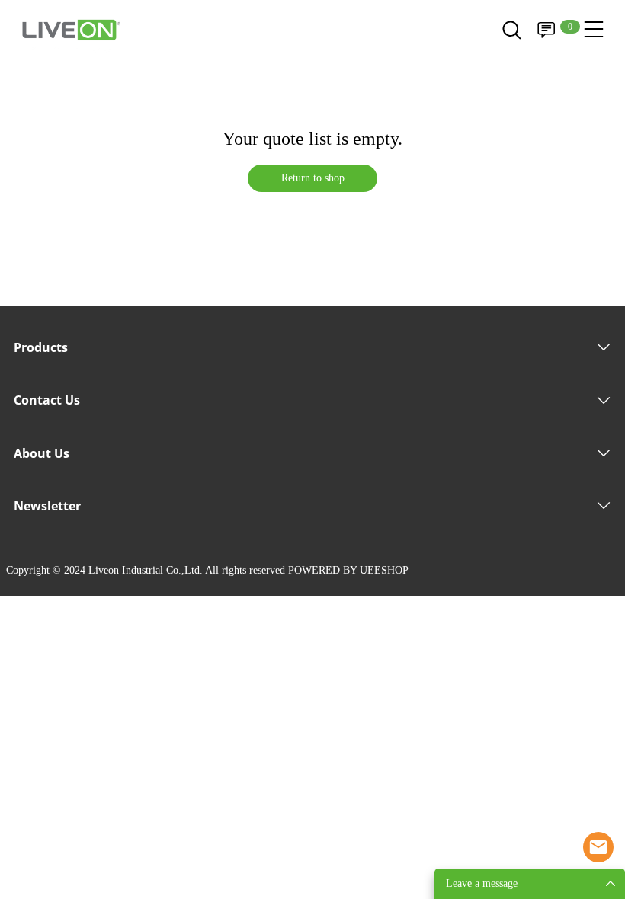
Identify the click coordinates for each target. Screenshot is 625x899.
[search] (511, 34)
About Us (41, 453)
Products (41, 347)
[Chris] (598, 847)
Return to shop (313, 178)
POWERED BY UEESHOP (348, 570)
